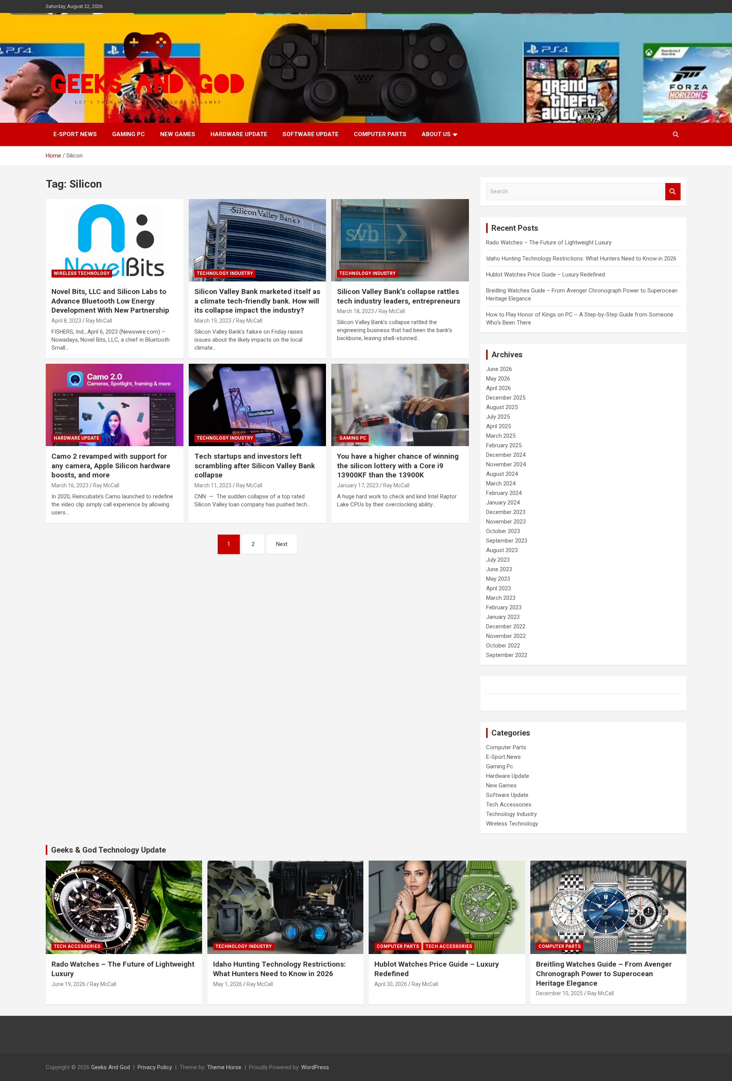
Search (673, 191)
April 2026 (498, 388)
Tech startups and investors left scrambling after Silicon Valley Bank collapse (254, 465)
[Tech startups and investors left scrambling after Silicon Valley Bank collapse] (257, 405)
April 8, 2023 (66, 321)
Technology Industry (225, 273)
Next (281, 544)
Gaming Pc (128, 134)
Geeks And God (110, 1067)
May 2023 (498, 578)
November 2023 (506, 521)
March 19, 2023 (212, 321)
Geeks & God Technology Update (108, 850)
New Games (177, 134)
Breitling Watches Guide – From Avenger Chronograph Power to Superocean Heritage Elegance (604, 973)
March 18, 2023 (355, 311)
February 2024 (504, 493)
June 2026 (499, 369)
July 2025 (498, 416)
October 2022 (503, 645)
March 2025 (500, 435)
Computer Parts (380, 134)
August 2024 (502, 474)
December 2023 (505, 512)
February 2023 (504, 607)
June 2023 (499, 569)
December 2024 (505, 454)
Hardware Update (238, 134)
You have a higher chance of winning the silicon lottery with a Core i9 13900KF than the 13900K (398, 465)
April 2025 (498, 426)
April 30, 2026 (390, 984)
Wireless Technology (82, 273)
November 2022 (506, 636)
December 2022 (505, 626)
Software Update (311, 134)
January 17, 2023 (358, 485)
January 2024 (503, 502)
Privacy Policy (155, 1067)
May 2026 (498, 378)
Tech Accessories (508, 804)
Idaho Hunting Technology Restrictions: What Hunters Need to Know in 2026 (581, 258)
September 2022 (506, 655)
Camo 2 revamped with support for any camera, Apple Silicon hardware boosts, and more (110, 465)
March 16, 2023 (69, 485)
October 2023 (503, 531)
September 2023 (506, 540)
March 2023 (500, 597)
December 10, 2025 (559, 993)
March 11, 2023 (212, 485)
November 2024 (506, 464)
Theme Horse (224, 1067)
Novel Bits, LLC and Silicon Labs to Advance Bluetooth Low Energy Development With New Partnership (110, 301)
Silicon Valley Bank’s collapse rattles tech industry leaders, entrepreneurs (398, 296)
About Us (436, 134)
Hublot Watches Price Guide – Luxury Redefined (546, 274)
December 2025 (505, 397)
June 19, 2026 (68, 984)
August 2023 (502, 550)
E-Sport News (75, 134)
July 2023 (498, 559)
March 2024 (500, 483)
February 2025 (504, 445)
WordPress (315, 1067)
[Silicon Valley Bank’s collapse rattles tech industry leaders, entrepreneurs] (400, 240)
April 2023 (498, 588)
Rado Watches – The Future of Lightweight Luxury (549, 242)
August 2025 (502, 407)
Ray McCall (99, 321)
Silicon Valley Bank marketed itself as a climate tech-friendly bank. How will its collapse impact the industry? (257, 301)
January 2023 (503, 617)
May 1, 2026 (227, 984)
